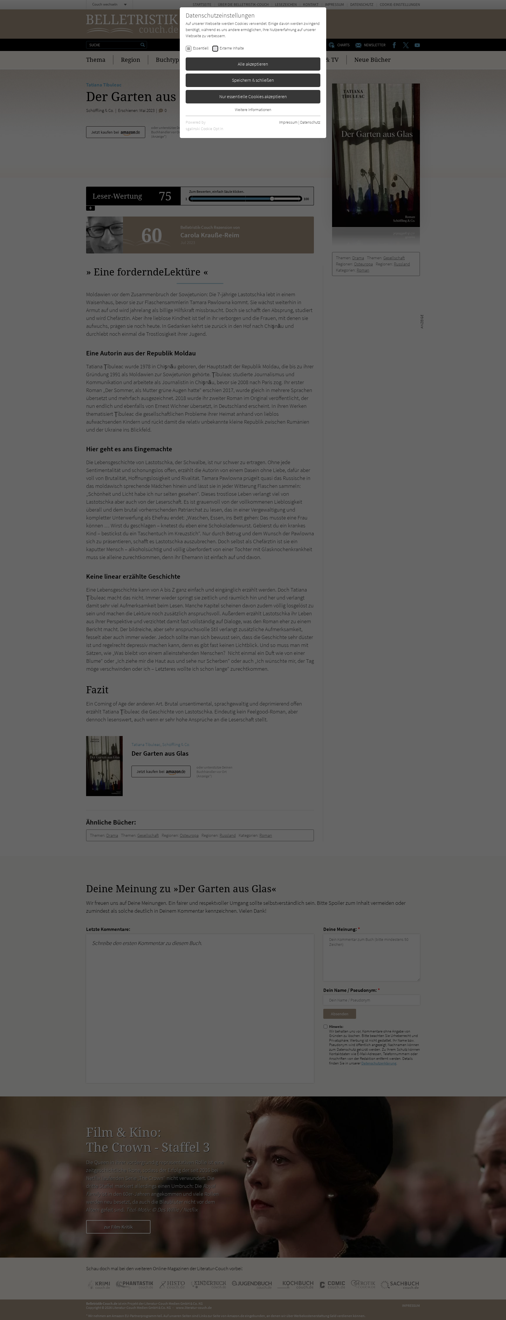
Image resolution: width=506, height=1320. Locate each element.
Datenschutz (310, 122)
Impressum (288, 122)
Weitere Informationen (253, 109)
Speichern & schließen (253, 80)
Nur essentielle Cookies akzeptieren (253, 96)
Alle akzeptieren (253, 64)
